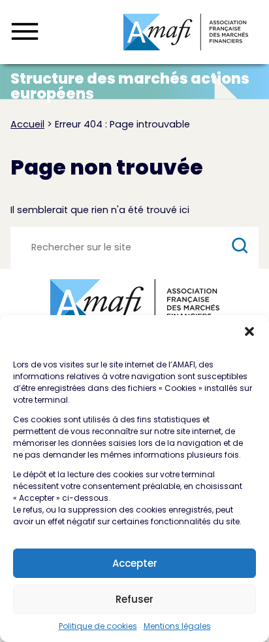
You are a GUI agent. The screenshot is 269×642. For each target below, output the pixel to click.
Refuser (134, 599)
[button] (249, 331)
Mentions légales (177, 626)
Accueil (27, 124)
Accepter (134, 563)
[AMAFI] (185, 32)
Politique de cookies (98, 626)
